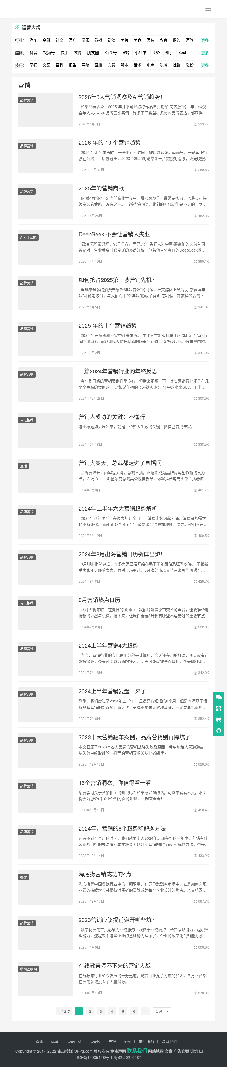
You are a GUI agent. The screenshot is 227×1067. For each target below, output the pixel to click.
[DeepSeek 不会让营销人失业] (45, 247)
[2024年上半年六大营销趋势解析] (45, 522)
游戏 (98, 40)
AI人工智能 (28, 237)
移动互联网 (28, 969)
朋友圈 (93, 52)
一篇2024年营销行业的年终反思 (118, 371)
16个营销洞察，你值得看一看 (115, 783)
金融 (46, 40)
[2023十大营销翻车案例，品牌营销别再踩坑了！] (45, 750)
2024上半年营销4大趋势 (108, 645)
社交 (59, 40)
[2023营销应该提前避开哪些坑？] (45, 933)
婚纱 (176, 40)
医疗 (72, 40)
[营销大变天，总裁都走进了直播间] (45, 476)
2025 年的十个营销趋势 (108, 325)
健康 (85, 40)
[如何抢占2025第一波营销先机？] (45, 293)
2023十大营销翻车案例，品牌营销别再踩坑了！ (137, 737)
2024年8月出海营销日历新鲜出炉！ (122, 554)
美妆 (124, 40)
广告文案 (181, 1051)
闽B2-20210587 (127, 1057)
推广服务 (146, 1041)
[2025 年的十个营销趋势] (45, 339)
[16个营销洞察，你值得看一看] (45, 796)
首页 (39, 1041)
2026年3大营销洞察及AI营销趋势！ (122, 97)
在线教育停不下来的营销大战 (115, 966)
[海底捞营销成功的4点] (45, 887)
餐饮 (23, 877)
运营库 (95, 1041)
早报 (33, 65)
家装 (150, 40)
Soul (182, 52)
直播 (98, 65)
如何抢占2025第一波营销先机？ (118, 280)
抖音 (33, 52)
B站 (126, 52)
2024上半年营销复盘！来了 (112, 691)
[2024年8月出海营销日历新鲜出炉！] (45, 567)
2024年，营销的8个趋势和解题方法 (122, 828)
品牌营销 (26, 100)
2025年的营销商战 (101, 188)
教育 (163, 40)
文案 (46, 65)
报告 (72, 65)
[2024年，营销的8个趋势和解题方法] (45, 842)
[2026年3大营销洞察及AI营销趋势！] (45, 110)
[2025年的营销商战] (45, 201)
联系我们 (169, 1041)
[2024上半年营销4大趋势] (45, 659)
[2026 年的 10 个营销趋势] (45, 156)
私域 (163, 65)
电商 (150, 65)
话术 (137, 65)
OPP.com (83, 1051)
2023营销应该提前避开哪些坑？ (118, 920)
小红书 (140, 52)
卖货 (111, 65)
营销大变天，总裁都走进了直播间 (120, 463)
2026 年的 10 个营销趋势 (110, 142)
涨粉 (190, 65)
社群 (176, 65)
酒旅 (190, 40)
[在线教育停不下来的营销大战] (45, 979)
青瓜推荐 (26, 420)
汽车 (33, 40)
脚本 (124, 65)
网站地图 (156, 1051)
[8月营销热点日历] (45, 613)
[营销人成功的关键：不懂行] (45, 430)
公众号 (111, 52)
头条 (156, 52)
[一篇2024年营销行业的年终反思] (45, 384)
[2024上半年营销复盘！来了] (45, 704)
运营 (55, 1041)
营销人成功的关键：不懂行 (112, 417)
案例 (127, 1041)
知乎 (169, 52)
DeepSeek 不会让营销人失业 (114, 234)
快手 (64, 52)
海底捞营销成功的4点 (105, 874)
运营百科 (74, 1041)
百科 (59, 65)
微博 (77, 52)
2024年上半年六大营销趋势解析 (118, 508)
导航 (85, 65)
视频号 (49, 52)
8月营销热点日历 (99, 600)
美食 (137, 40)
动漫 (111, 40)
